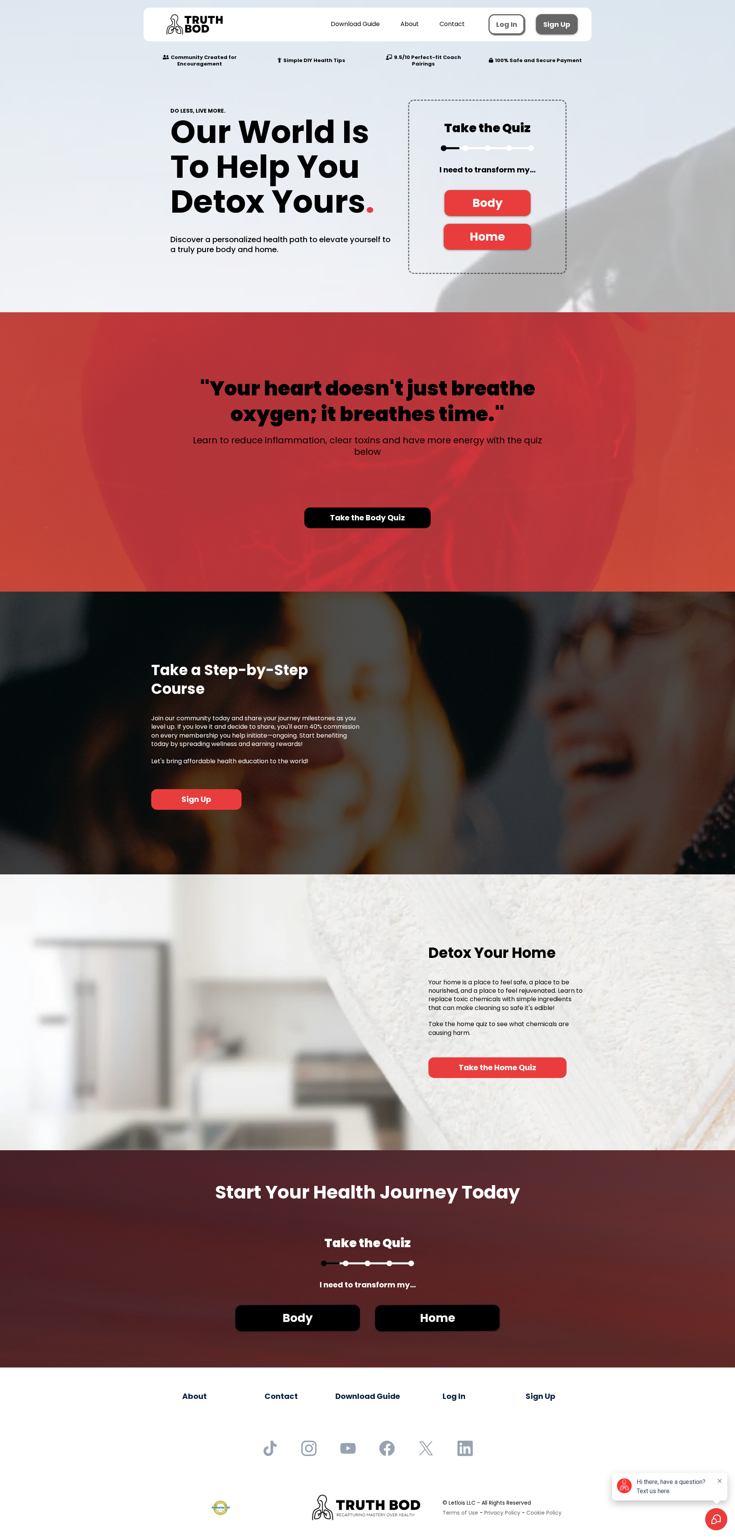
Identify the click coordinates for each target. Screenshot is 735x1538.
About (409, 24)
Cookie (535, 1513)
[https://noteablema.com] (366, 1508)
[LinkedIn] (465, 1448)
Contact (452, 24)
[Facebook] (387, 1448)
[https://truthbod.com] (194, 24)
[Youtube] (348, 1448)
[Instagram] (308, 1448)
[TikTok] (269, 1448)
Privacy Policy (502, 1513)
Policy (553, 1513)
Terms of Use (460, 1513)
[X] (426, 1448)
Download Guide (355, 24)
